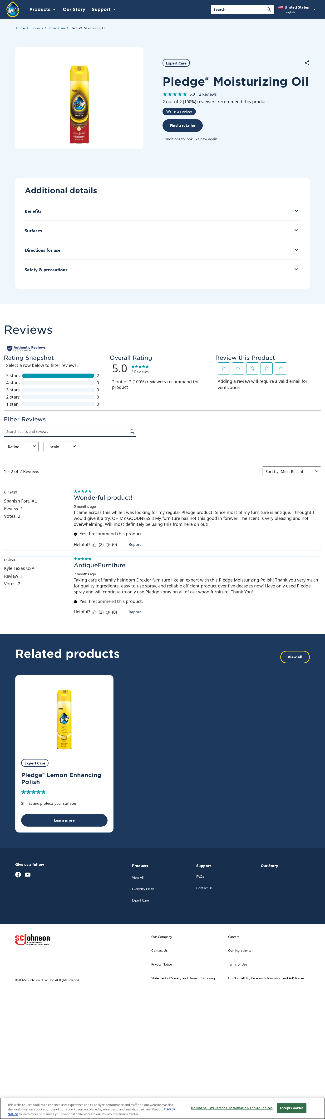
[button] (297, 9)
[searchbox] (239, 9)
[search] (269, 9)
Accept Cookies (291, 1108)
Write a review (179, 111)
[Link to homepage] (13, 9)
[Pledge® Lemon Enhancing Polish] (64, 714)
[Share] (307, 63)
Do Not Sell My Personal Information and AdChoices (231, 1108)
